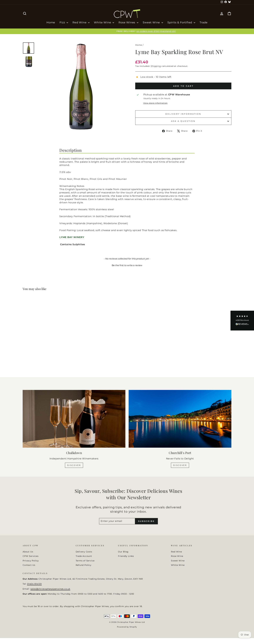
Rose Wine (177, 556)
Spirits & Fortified (180, 22)
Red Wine (79, 22)
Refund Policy (83, 565)
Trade (204, 22)
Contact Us (29, 565)
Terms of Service (85, 560)
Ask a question (183, 121)
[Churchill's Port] (180, 419)
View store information (155, 103)
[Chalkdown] (74, 419)
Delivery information (183, 114)
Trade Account (84, 556)
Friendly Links (126, 556)
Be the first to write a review (127, 265)
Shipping (156, 66)
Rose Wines (127, 22)
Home (50, 22)
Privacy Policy (31, 560)
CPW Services (31, 556)
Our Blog (123, 551)
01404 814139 (34, 584)
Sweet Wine (152, 22)
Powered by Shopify (127, 627)
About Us (28, 551)
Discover (74, 465)
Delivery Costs (84, 551)
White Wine (103, 22)
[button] (127, 265)
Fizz (63, 22)
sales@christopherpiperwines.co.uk (50, 589)
